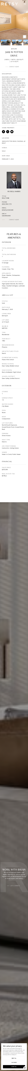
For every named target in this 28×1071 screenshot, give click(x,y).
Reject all (14, 1058)
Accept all (14, 1066)
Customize (14, 1062)
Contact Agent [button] (14, 66)
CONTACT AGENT (14, 219)
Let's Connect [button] (15, 885)
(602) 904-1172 (7, 204)
